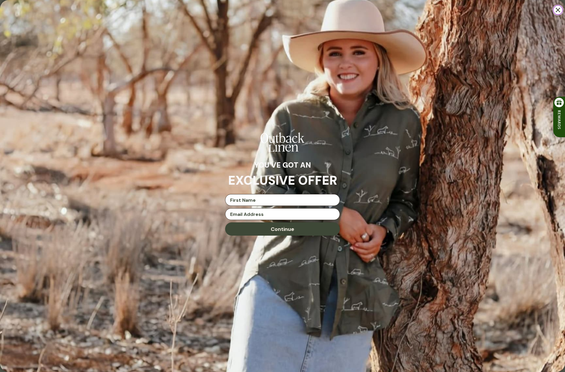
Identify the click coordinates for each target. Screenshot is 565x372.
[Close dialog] (558, 10)
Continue (282, 229)
